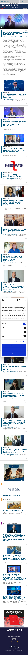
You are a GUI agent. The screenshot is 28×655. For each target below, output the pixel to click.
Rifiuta (14, 353)
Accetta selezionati (14, 349)
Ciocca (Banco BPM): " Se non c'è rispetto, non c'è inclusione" (14, 175)
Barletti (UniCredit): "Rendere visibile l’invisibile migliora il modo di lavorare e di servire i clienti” (13, 202)
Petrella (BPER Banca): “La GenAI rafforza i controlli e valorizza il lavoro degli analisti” (14, 395)
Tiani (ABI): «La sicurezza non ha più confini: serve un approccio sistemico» (14, 96)
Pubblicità (21, 635)
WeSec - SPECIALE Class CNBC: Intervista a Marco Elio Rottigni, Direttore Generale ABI (14, 150)
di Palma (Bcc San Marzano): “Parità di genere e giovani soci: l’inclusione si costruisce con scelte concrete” (14, 287)
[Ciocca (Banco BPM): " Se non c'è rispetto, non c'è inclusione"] (14, 171)
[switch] (24, 328)
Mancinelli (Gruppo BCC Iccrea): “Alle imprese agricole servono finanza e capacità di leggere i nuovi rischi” (14, 423)
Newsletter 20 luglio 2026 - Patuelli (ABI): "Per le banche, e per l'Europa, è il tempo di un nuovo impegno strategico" (14, 598)
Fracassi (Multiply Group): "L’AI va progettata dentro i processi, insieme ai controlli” (15, 451)
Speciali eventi (6, 484)
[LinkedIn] (26, 8)
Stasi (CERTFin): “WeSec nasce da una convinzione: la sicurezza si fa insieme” (14, 368)
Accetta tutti (14, 345)
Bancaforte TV (8, 92)
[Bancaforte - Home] (10, 6)
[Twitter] (24, 8)
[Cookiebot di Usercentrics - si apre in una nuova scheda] (17, 300)
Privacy (9, 636)
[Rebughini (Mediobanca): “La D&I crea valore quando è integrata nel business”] (14, 225)
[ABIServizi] (14, 647)
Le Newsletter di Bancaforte (10, 523)
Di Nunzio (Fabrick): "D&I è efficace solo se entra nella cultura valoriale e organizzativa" (12, 258)
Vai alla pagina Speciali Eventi (20, 519)
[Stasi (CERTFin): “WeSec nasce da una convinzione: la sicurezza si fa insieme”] (14, 363)
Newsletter (11, 635)
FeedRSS (16, 635)
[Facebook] (23, 8)
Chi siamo (6, 635)
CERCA (23, 1)
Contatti (13, 636)
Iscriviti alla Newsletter (5, 1)
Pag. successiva (21, 461)
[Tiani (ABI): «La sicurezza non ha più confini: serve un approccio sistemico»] (14, 90)
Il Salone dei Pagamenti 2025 (13, 510)
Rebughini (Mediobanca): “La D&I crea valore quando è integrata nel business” (14, 231)
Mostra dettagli (20, 341)
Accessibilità (17, 636)
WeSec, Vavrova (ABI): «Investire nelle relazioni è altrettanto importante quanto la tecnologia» (14, 123)
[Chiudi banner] (25, 300)
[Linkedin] (26, 30)
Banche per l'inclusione (11, 495)
